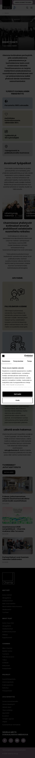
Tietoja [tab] (29, 361)
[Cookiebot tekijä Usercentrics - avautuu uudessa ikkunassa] (25, 356)
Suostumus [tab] (6, 361)
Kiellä (17, 400)
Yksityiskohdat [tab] (18, 361)
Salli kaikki (17, 394)
